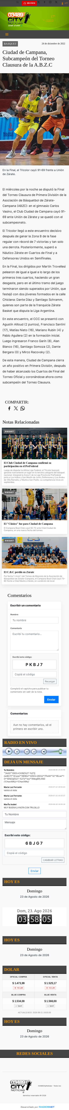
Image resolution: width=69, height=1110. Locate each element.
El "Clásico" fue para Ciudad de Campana (28, 523)
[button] (19, 3)
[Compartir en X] (15, 408)
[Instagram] (51, 3)
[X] (40, 3)
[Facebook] (46, 3)
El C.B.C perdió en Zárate (19, 572)
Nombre (14, 614)
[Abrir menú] (7, 34)
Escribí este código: (22, 657)
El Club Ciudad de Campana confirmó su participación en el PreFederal (27, 464)
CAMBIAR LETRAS (53, 859)
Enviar (51, 699)
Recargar (50, 681)
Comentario (16, 628)
